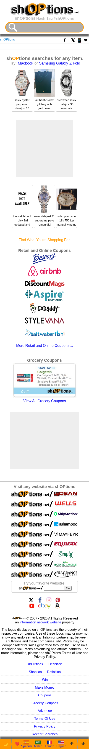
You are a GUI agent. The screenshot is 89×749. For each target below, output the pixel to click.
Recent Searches (45, 734)
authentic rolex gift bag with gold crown (44, 104)
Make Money (45, 687)
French (49, 746)
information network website (40, 622)
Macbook (25, 63)
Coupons (45, 695)
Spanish (26, 746)
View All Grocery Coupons (44, 401)
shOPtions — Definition (44, 664)
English (61, 746)
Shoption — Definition (45, 672)
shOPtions (7, 39)
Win (45, 680)
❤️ (17, 744)
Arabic (38, 746)
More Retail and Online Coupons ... (44, 346)
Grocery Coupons (44, 703)
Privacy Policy (44, 726)
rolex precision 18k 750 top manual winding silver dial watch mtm (66, 224)
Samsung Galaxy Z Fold (59, 63)
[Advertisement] (44, 148)
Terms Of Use (44, 718)
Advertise (45, 711)
